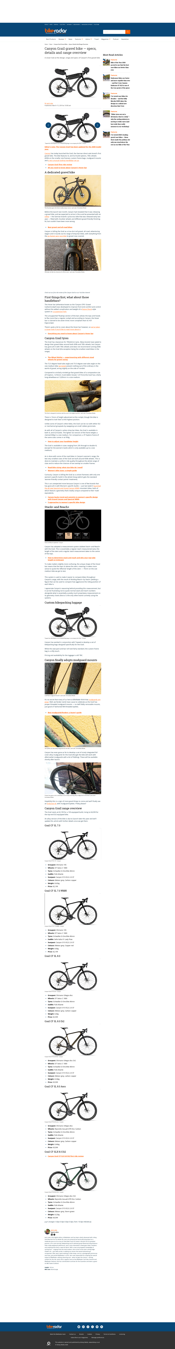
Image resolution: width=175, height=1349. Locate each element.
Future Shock (87, 309)
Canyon (47, 153)
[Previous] (48, 125)
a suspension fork (59, 311)
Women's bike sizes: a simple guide (62, 470)
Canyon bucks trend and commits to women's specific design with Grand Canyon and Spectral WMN (73, 498)
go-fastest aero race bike (57, 236)
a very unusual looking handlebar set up (63, 160)
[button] (73, 127)
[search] (127, 32)
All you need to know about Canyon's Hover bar (67, 168)
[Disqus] (74, 1299)
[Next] (97, 125)
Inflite (47, 216)
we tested (62, 366)
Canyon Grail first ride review (60, 164)
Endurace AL (52, 803)
